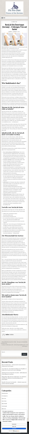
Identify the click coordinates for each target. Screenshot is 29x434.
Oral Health (4, 406)
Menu (4, 17)
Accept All (14, 428)
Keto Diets (4, 401)
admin (11, 31)
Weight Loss (14, 21)
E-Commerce (5, 395)
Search (3, 352)
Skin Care (4, 408)
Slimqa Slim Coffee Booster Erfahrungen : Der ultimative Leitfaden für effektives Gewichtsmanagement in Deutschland (14, 378)
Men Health (4, 403)
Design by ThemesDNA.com (14, 432)
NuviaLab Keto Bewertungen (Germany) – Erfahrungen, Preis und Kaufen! (14, 27)
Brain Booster (5, 393)
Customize (14, 424)
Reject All (14, 426)
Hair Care (4, 398)
